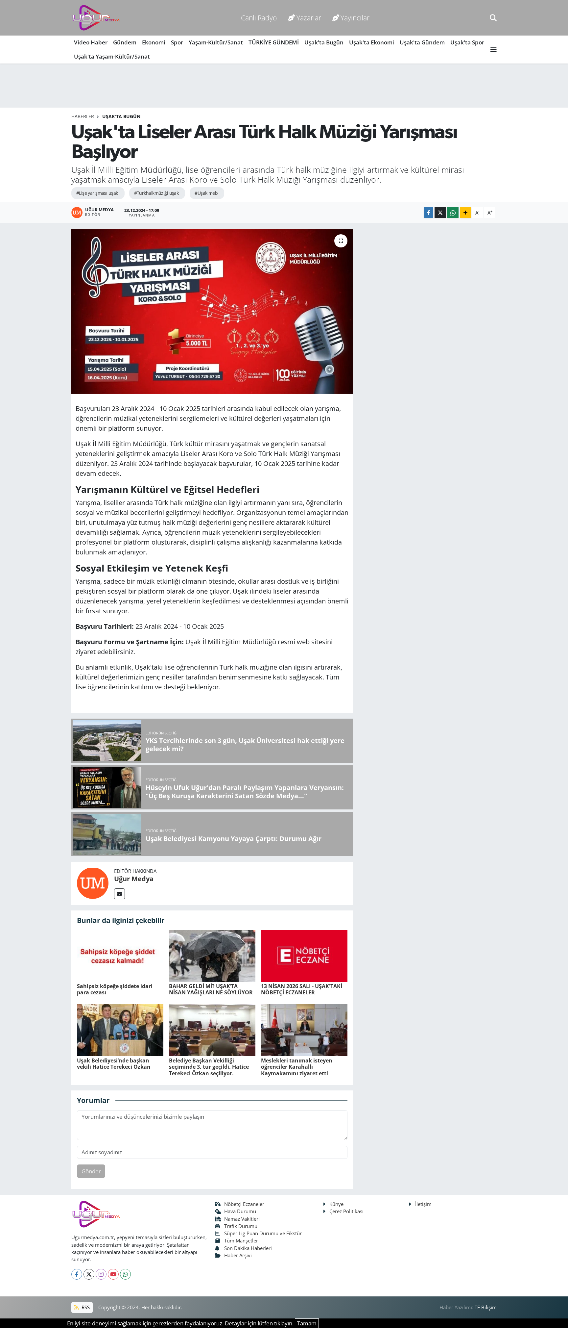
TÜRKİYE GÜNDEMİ (273, 42)
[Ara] (493, 17)
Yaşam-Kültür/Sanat (216, 42)
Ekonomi (153, 42)
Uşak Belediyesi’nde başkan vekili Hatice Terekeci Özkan (114, 1063)
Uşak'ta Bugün (323, 42)
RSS (85, 1307)
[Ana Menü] (493, 49)
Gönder (91, 1171)
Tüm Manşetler (241, 1240)
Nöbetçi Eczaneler (244, 1204)
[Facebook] (76, 1274)
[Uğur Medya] (92, 882)
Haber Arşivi (238, 1255)
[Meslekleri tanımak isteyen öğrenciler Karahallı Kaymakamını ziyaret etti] (304, 1030)
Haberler (82, 116)
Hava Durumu (240, 1211)
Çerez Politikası (346, 1211)
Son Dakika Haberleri (248, 1248)
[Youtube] (113, 1274)
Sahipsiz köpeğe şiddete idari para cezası (115, 989)
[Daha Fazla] (465, 212)
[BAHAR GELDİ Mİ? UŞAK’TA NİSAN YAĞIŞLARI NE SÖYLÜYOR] (212, 955)
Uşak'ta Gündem (422, 42)
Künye (336, 1204)
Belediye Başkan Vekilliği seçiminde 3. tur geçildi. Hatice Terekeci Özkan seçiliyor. (209, 1067)
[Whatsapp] (125, 1274)
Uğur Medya (134, 878)
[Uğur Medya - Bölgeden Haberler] (96, 18)
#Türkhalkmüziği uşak (156, 193)
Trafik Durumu (240, 1226)
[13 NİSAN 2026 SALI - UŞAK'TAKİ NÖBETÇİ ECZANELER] (304, 955)
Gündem (124, 42)
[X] (88, 1274)
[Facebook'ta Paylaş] (428, 212)
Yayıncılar (355, 17)
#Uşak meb (206, 193)
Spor (177, 42)
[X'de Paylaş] (440, 212)
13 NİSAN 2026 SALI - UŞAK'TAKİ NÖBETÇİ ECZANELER (301, 989)
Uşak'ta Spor (467, 42)
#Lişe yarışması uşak (97, 193)
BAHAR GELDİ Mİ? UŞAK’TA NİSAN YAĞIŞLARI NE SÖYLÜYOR (211, 989)
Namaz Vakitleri (242, 1218)
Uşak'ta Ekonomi (371, 42)
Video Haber (90, 42)
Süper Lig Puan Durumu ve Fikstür (263, 1233)
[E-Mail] (119, 893)
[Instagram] (101, 1274)
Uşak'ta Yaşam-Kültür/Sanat (112, 56)
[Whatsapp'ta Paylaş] (453, 212)
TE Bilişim (486, 1307)
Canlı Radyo (259, 17)
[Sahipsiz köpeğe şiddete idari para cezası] (120, 955)
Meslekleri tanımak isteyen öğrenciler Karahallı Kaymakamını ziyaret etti (296, 1067)
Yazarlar (308, 17)
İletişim (423, 1204)
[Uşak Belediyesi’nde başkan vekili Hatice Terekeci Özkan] (120, 1030)
